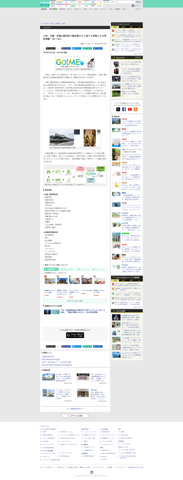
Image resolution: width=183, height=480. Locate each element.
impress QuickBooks (126, 438)
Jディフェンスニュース (108, 435)
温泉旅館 (51, 269)
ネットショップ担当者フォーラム (69, 435)
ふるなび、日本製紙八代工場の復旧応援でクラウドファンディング (131, 133)
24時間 (123, 27)
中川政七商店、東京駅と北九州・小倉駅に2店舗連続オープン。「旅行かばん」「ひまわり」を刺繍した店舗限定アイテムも (131, 230)
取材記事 (62, 9)
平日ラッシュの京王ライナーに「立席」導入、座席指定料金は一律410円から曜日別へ (131, 259)
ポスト (52, 48)
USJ (111, 9)
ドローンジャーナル (48, 444)
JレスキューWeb (107, 441)
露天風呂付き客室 (67, 269)
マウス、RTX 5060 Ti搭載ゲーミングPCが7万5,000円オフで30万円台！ (131, 71)
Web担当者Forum (47, 435)
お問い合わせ (61, 467)
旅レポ (70, 9)
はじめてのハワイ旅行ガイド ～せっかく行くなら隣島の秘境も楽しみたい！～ (131, 355)
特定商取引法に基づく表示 (135, 467)
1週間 (131, 27)
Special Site (120, 57)
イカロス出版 (104, 429)
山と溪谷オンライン (89, 447)
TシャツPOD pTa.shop (127, 450)
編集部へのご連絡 (85, 467)
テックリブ (103, 456)
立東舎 (85, 441)
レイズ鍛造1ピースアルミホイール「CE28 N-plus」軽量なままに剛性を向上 (131, 86)
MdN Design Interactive (109, 453)
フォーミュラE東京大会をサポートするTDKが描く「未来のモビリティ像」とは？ (131, 79)
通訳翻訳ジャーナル (108, 438)
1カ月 (139, 27)
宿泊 (124, 9)
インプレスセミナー (66, 441)
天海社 (122, 432)
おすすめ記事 (120, 311)
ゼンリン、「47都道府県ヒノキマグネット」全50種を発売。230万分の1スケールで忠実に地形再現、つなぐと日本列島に (128, 41)
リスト (58, 48)
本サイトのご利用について (47, 467)
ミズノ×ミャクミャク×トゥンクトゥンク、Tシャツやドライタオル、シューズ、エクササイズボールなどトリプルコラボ (131, 209)
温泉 (85, 9)
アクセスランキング (123, 24)
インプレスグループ (120, 467)
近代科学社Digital (89, 456)
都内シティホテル (83, 269)
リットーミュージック (90, 432)
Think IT (44, 432)
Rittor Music (85, 429)
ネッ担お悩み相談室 (48, 447)
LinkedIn (99, 48)
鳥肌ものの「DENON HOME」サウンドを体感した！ (131, 94)
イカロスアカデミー (108, 444)
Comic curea (124, 435)
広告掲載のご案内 (72, 467)
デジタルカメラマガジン (49, 453)
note (89, 48)
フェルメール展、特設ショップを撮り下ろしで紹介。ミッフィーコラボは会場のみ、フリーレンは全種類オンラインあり (128, 50)
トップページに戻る (75, 416)
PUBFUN (121, 441)
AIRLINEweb (106, 432)
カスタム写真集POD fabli (128, 453)
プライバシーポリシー (98, 467)
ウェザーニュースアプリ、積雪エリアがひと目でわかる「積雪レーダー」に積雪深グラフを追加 (63, 394)
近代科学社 (84, 453)
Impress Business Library (67, 438)
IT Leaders (45, 441)
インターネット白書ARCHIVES (51, 460)
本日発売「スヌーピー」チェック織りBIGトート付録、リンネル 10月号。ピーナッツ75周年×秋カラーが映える (128, 46)
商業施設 (117, 9)
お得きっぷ (78, 9)
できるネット (46, 456)
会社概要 (109, 467)
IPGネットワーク (123, 447)
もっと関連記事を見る (74, 409)
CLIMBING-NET (88, 450)
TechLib (104, 459)
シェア (67, 48)
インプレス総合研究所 (48, 438)
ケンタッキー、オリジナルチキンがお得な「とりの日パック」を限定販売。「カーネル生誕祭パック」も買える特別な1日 (128, 294)
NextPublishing (64, 456)
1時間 (115, 27)
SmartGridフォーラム (66, 432)
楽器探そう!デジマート (90, 435)
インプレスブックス (66, 453)
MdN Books (105, 450)
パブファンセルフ (126, 444)
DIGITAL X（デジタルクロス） (69, 444)
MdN (101, 447)
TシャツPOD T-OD (89, 438)
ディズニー (103, 9)
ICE (120, 429)
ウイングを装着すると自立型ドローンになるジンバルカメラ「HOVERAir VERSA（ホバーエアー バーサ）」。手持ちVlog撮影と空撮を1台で (128, 36)
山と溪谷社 (84, 444)
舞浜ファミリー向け (99, 269)
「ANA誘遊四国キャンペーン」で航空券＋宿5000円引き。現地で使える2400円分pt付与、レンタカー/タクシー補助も (131, 199)
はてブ (78, 48)
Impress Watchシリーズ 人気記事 (127, 277)
